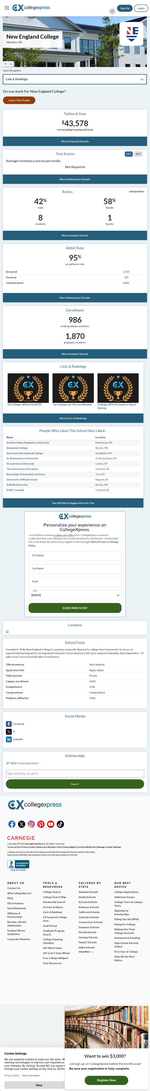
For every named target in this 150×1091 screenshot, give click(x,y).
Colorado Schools (89, 917)
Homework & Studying (127, 937)
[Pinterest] (41, 827)
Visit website (97, 664)
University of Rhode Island (22, 479)
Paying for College (125, 924)
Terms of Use (97, 542)
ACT (138, 154)
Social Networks (16, 908)
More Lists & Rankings (73, 418)
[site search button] (112, 11)
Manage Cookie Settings (109, 847)
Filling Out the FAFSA (126, 919)
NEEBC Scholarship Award (24, 763)
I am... (35, 590)
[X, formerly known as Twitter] (21, 827)
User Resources (52, 963)
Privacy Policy (28, 847)
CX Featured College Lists (55, 919)
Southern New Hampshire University (28, 442)
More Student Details (75, 235)
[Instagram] (31, 827)
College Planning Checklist (53, 941)
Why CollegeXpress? (19, 893)
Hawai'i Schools (88, 942)
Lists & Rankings (52, 912)
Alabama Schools (88, 891)
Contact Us (13, 888)
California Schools (89, 912)
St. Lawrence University (20, 463)
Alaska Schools (87, 897)
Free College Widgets (55, 958)
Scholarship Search (54, 902)
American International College (25, 453)
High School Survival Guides (126, 945)
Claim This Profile (19, 100)
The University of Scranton (22, 468)
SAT (129, 154)
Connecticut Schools (91, 922)
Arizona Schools (88, 902)
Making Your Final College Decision (124, 931)
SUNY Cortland (15, 490)
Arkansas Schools (89, 907)
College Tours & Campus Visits (128, 904)
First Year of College (126, 951)
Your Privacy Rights (66, 847)
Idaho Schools (87, 947)
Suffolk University (17, 484)
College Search (52, 891)
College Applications (126, 891)
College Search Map (54, 897)
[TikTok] (60, 827)
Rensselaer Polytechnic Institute (26, 474)
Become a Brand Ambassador (16, 924)
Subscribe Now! (75, 608)
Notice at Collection (46, 847)
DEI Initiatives (15, 903)
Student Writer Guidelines (16, 932)
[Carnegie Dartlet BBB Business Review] (18, 870)
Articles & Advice (53, 907)
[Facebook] (11, 827)
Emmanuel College (17, 447)
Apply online (96, 670)
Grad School (50, 925)
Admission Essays (124, 897)
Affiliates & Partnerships (14, 915)
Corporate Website (18, 939)
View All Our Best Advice (124, 958)
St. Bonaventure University (22, 458)
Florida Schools (87, 932)
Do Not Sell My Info (86, 847)
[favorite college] (5, 64)
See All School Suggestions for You (73, 502)
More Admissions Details (75, 179)
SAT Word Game (52, 948)
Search (75, 784)
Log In (141, 8)
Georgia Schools (88, 937)
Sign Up (124, 8)
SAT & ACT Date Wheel (56, 953)
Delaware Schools (89, 927)
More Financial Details (75, 141)
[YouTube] (50, 827)
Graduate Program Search (53, 932)
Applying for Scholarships (121, 912)
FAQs (10, 898)
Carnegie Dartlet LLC (35, 843)
